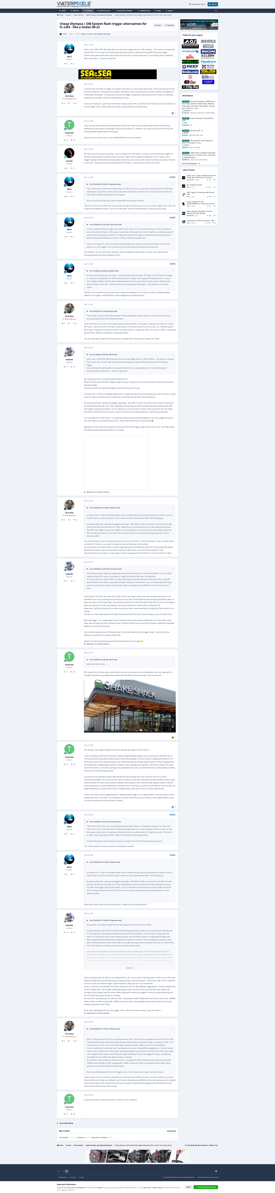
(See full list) (171, 1131)
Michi (65, 34)
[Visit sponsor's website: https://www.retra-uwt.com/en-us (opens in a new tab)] (208, 66)
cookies (99, 1188)
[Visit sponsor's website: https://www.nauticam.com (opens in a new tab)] (208, 61)
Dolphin (187, 145)
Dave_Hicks (96, 1137)
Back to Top (214, 1145)
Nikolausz (103, 1137)
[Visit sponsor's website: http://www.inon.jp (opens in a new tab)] (208, 51)
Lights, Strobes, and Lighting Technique (96, 34)
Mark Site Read (202, 1145)
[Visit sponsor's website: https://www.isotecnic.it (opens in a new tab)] (190, 56)
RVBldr (186, 133)
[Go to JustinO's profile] (69, 153)
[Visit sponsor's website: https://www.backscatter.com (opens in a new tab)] (190, 46)
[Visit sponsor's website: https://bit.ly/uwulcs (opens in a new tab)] (208, 77)
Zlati (185, 123)
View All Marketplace (189, 163)
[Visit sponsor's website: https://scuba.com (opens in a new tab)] (190, 71)
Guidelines (80, 1188)
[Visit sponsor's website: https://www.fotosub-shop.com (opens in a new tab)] (190, 51)
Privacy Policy (62, 1177)
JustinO (69, 161)
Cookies (81, 1177)
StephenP (187, 110)
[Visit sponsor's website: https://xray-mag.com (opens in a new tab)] (190, 87)
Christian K (81, 1137)
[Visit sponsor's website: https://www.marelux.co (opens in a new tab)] (190, 61)
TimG (188, 187)
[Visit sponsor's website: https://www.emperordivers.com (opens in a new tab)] (208, 46)
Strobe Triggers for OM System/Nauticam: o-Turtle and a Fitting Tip (201, 204)
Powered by (207, 1177)
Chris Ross (69, 96)
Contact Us (72, 1177)
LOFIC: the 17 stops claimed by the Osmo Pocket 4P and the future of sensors (201, 176)
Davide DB (190, 180)
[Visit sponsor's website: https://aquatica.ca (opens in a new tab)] (208, 41)
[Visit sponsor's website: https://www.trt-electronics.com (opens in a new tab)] (190, 77)
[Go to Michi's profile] (61, 34)
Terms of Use (61, 1188)
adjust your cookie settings (153, 1188)
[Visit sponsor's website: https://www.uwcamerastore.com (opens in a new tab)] (190, 82)
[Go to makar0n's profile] (69, 352)
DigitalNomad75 (190, 157)
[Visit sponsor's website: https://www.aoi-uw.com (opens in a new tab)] (190, 41)
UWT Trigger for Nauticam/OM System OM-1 (200, 193)
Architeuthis (63, 1137)
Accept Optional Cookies (207, 1187)
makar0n (69, 359)
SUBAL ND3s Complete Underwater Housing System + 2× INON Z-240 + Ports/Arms (199, 154)
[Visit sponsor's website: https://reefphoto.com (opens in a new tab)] (190, 66)
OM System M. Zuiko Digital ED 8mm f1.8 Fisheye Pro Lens (197, 141)
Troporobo (69, 133)
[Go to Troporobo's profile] (69, 125)
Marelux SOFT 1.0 (196, 130)
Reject (188, 1187)
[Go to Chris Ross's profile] (69, 88)
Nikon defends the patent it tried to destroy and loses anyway (199, 212)
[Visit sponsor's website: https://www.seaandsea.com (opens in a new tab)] (208, 71)
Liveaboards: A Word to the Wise (198, 221)
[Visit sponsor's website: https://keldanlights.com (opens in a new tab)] (208, 56)
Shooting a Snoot (196, 185)
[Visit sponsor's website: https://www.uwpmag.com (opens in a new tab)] (208, 82)
